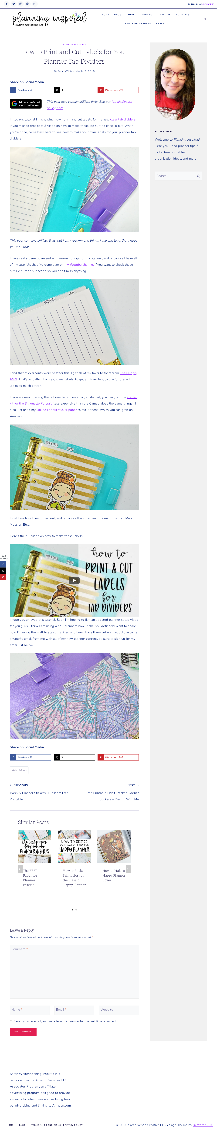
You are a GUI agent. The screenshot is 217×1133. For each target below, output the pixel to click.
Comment (19, 949)
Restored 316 (203, 1125)
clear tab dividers (123, 119)
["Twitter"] (14, 4)
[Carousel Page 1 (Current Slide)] (72, 910)
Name (16, 1010)
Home (105, 14)
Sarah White (65, 71)
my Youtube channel (79, 264)
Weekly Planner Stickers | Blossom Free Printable (39, 792)
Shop (130, 14)
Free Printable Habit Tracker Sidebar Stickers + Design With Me (112, 792)
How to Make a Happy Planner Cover (113, 875)
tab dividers (19, 770)
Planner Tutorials (74, 44)
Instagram (207, 4)
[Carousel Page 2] (76, 910)
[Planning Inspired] (49, 19)
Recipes (165, 14)
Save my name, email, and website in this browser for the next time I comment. (65, 1021)
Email (61, 1010)
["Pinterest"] (28, 4)
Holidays (183, 14)
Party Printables (138, 23)
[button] (154, 15)
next (128, 869)
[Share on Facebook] (3, 564)
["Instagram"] (21, 4)
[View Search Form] (205, 19)
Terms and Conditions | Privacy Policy (57, 1125)
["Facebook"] (7, 4)
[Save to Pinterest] (3, 577)
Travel (161, 23)
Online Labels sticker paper (57, 410)
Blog (118, 14)
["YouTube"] (35, 4)
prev (20, 869)
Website (107, 1010)
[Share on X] (3, 570)
